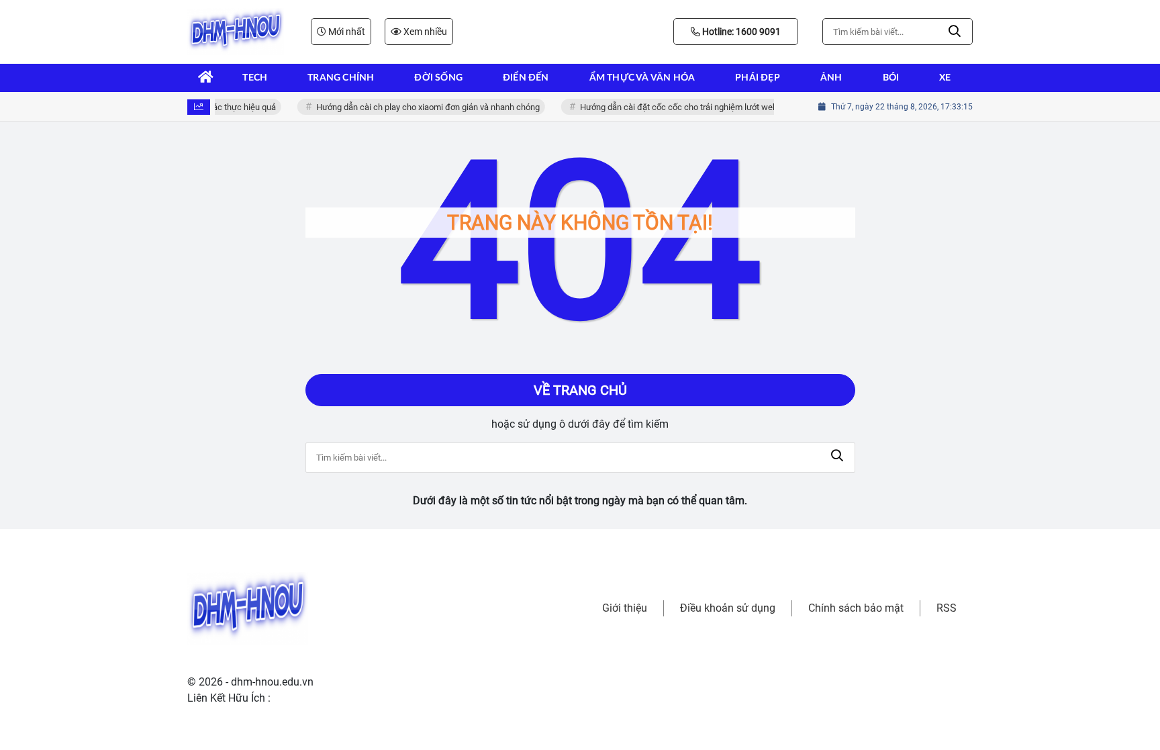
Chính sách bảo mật (856, 608)
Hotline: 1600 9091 (740, 31)
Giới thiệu (624, 608)
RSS (946, 608)
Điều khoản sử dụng (727, 608)
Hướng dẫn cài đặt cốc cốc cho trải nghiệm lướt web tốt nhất (689, 107)
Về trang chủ (580, 390)
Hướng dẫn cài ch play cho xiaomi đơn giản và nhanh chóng (423, 107)
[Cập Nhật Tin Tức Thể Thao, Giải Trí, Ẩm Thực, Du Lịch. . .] (235, 31)
